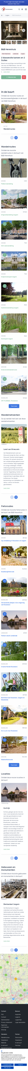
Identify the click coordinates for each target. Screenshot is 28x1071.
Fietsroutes (18, 1037)
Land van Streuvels (11, 449)
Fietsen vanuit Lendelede (9, 636)
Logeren (17, 1017)
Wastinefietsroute (7, 759)
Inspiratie (18, 1014)
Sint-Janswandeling (7, 246)
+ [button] (2, 956)
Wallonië (3, 1043)
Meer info (16, 4)
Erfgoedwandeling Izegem (9, 215)
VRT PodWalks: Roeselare (9, 401)
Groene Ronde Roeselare (9, 667)
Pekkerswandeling (7, 184)
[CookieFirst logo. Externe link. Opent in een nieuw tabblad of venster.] (1, 1051)
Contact (3, 1017)
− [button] (2, 958)
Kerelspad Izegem (7, 339)
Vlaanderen (4, 1040)
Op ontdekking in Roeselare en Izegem (13, 541)
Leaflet (26, 1003)
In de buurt (4, 1045)
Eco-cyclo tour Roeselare (9, 731)
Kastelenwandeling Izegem (9, 308)
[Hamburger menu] (26, 9)
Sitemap (3, 1030)
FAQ (2, 1014)
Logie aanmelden (20, 1022)
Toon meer (14, 406)
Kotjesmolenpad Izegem (9, 277)
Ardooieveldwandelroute (9, 370)
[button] (23, 30)
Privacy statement (6, 1022)
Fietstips (17, 1045)
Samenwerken (5, 1020)
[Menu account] (22, 9)
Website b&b (12, 77)
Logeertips (18, 1020)
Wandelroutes (9, 129)
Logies (7, 15)
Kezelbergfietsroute (7, 572)
